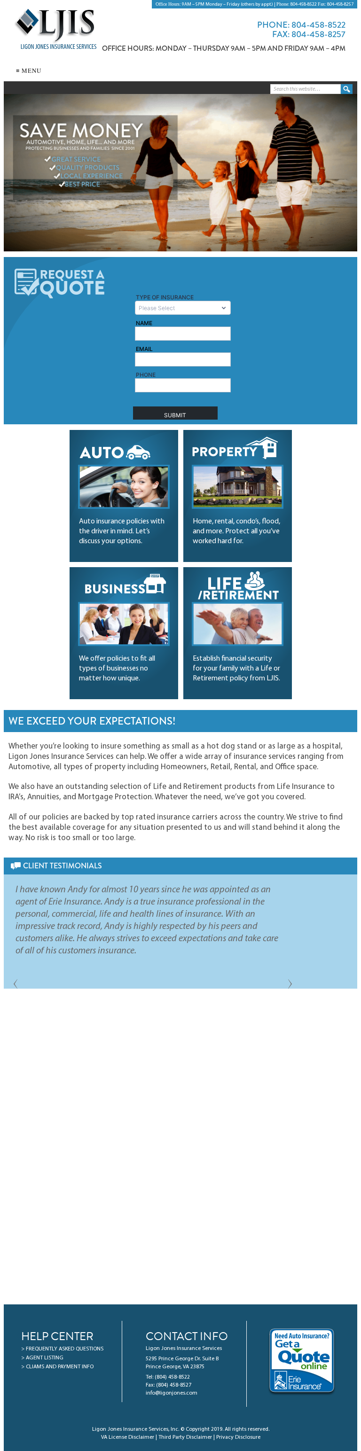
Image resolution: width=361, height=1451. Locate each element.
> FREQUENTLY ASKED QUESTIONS (62, 1349)
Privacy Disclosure (238, 1437)
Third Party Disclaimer (185, 1437)
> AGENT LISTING (42, 1358)
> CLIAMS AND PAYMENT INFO (57, 1367)
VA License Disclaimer (127, 1437)
